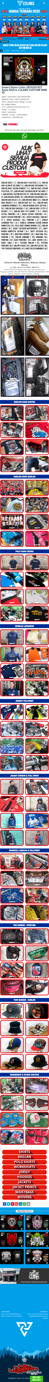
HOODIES (24, 1177)
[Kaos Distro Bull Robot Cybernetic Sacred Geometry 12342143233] (12, 1239)
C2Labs (7, 51)
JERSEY (24, 1172)
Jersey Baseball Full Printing (20, 220)
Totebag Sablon (27, 242)
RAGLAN (24, 1157)
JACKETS (24, 1182)
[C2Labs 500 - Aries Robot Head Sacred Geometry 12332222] (12, 1256)
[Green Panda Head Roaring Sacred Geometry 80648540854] (12, 1222)
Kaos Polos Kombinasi (34, 248)
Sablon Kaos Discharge (34, 185)
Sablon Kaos (6, 182)
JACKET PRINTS (24, 1187)
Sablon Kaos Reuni (11, 197)
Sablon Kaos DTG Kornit (24, 211)
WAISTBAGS (24, 1192)
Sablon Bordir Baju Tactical (34, 205)
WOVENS (25, 1197)
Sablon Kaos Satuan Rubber (13, 188)
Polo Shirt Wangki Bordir (25, 225)
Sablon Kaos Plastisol (27, 182)
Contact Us (27, 1342)
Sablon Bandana (22, 237)
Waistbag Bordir (22, 234)
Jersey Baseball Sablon (36, 217)
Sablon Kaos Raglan (38, 194)
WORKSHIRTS (24, 1167)
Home (22, 1342)
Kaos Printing (20, 240)
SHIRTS (24, 1152)
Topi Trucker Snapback (11, 248)
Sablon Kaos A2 (24, 202)
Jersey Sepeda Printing (11, 217)
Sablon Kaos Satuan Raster (14, 194)
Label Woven (37, 240)
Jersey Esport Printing (31, 214)
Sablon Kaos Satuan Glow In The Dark (29, 191)
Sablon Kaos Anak (29, 200)
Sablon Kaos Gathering (33, 197)
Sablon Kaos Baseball (14, 208)
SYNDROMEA (13, 124)
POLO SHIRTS (24, 1162)
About (24, 1342)
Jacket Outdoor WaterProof (24, 228)
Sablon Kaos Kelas (9, 200)
